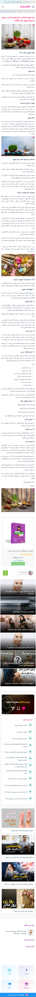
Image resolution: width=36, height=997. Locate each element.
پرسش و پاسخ (26, 2)
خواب (11, 121)
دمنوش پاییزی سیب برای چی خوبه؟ (17, 779)
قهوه (13, 2)
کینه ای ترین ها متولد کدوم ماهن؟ (22, 830)
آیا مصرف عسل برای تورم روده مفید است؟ (15, 792)
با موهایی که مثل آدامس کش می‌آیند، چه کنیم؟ (19, 683)
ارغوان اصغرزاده (23, 572)
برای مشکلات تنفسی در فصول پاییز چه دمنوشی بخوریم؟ (16, 758)
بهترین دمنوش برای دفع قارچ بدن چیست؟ (15, 752)
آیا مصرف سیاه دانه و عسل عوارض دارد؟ (16, 799)
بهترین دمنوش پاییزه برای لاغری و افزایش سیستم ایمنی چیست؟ (15, 765)
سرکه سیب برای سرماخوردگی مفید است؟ (16, 785)
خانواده (27, 467)
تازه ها (33, 2)
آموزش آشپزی (18, 2)
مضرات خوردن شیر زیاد (21, 725)
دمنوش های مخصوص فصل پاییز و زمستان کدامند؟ (15, 745)
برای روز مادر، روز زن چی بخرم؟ (23, 911)
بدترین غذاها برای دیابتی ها (19, 739)
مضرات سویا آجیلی (22, 732)
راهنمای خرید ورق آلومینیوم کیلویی (23, 612)
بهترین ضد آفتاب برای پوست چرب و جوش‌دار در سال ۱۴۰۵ (16, 932)
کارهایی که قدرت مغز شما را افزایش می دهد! (18, 884)
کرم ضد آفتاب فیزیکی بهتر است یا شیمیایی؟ (20, 647)
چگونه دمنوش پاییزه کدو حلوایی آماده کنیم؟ (16, 772)
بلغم (5, 2)
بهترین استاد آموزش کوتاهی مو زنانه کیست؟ (20, 630)
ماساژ (9, 2)
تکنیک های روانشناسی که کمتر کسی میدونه (19, 857)
